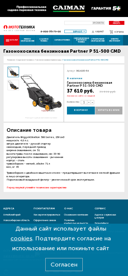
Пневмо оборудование (27, 40)
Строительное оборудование (98, 40)
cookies (21, 238)
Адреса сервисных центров (105, 216)
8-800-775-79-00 (50, 31)
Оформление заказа (44, 220)
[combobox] (75, 31)
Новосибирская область (16, 220)
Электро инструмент (114, 40)
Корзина (119, 31)
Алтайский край (11, 214)
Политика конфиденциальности (76, 222)
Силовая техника (62, 40)
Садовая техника (43, 40)
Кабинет (100, 31)
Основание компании (76, 214)
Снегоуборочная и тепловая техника (81, 40)
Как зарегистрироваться (46, 214)
